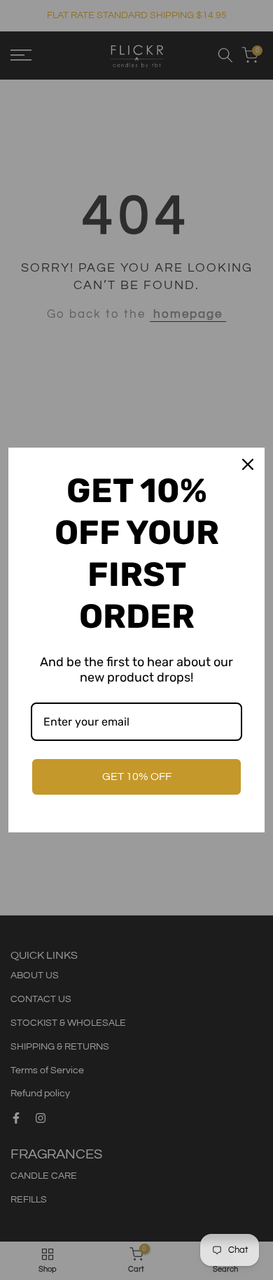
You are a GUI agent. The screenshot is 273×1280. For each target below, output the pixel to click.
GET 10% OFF (137, 776)
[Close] (248, 464)
